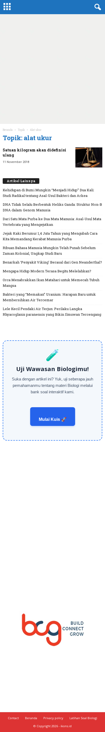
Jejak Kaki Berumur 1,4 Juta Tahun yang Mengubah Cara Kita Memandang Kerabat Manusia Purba (50, 236)
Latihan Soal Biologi (83, 718)
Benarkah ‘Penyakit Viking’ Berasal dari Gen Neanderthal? (52, 262)
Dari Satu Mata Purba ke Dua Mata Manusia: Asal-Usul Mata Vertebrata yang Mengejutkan (52, 221)
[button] (97, 7)
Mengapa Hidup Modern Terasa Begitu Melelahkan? (47, 271)
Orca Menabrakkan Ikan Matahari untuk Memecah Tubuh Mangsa (51, 282)
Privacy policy (53, 718)
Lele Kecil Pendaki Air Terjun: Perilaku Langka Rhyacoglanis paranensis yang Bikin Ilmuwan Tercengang (52, 311)
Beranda (8, 130)
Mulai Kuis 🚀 (52, 419)
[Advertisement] (52, 69)
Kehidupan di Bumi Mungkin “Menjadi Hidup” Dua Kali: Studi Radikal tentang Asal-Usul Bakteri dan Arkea (48, 193)
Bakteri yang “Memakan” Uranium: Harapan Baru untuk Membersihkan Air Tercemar (49, 297)
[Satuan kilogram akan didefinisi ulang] (88, 157)
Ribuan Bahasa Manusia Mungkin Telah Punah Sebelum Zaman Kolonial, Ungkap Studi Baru (49, 250)
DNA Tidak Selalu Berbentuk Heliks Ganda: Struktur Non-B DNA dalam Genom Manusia (52, 207)
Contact (13, 718)
